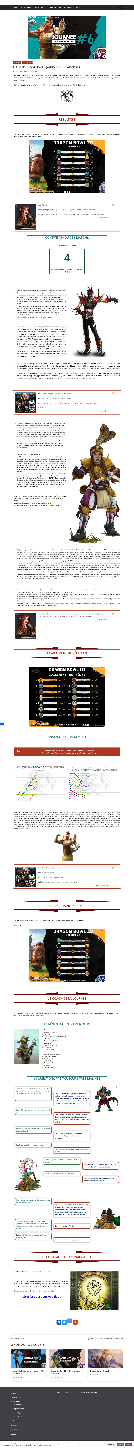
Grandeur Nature (19, 1421)
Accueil (15, 7)
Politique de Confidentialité (88, 1392)
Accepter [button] (120, 1444)
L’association (26, 7)
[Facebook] (59, 1322)
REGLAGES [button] (111, 1444)
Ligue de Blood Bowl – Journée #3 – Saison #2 (28, 1372)
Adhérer (53, 7)
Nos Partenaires (65, 7)
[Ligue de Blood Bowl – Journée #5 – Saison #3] (67, 1350)
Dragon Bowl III (43, 75)
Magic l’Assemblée (19, 1409)
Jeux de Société (18, 1417)
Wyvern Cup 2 (18, 1338)
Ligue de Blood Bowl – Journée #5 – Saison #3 (66, 1372)
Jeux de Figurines (28, 62)
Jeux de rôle (17, 1405)
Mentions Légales (62, 1392)
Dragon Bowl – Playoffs (100, 1371)
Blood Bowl (17, 62)
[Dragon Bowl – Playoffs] (105, 1350)
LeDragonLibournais (31, 71)
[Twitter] (64, 1322)
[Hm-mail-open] (75, 1322)
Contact (78, 7)
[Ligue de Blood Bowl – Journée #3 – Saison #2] (28, 1350)
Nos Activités (40, 7)
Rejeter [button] (128, 1444)
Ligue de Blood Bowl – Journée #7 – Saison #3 (104, 1338)
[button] (46, 7)
